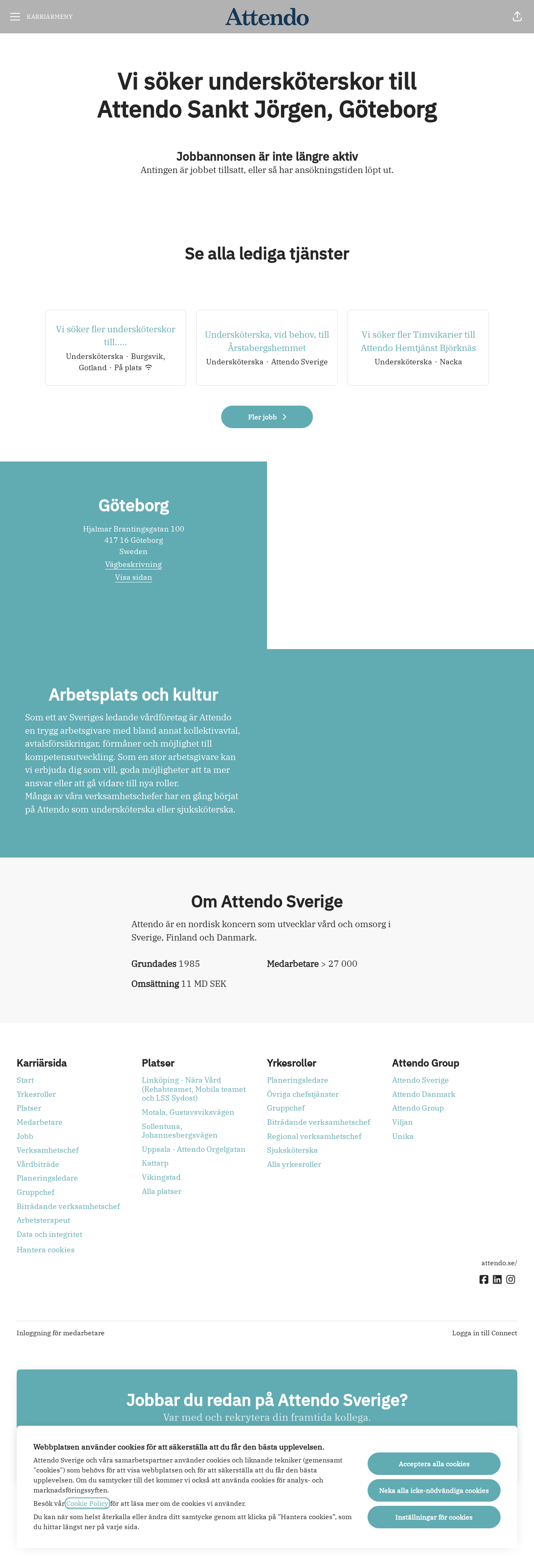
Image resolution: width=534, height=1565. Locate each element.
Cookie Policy (87, 1503)
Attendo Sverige (420, 1080)
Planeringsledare (47, 1178)
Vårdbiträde (38, 1164)
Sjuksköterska (292, 1150)
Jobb (25, 1136)
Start (25, 1080)
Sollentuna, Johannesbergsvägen (180, 1130)
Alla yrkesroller (294, 1164)
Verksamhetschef (47, 1150)
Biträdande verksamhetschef (68, 1206)
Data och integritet (49, 1234)
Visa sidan (133, 577)
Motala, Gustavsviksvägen (188, 1112)
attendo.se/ (499, 1263)
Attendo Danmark (424, 1094)
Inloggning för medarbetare (61, 1333)
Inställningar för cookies (434, 1517)
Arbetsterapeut (43, 1220)
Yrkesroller (36, 1094)
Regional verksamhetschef (314, 1136)
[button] (517, 16)
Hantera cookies (46, 1249)
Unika (403, 1136)
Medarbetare (40, 1122)
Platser (29, 1108)
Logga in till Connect (484, 1333)
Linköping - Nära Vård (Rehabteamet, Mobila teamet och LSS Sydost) (194, 1089)
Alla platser (161, 1191)
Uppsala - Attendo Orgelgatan (194, 1149)
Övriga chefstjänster (303, 1094)
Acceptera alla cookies (434, 1464)
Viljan (402, 1122)
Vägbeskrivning (133, 564)
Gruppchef (35, 1192)
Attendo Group (418, 1108)
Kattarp (155, 1163)
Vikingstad (161, 1177)
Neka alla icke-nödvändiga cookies (434, 1490)
